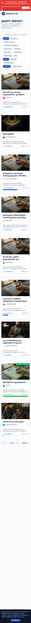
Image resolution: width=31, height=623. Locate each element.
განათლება (8, 49)
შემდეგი (24, 443)
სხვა (15, 55)
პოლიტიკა (14, 38)
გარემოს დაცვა (9, 42)
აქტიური (13, 59)
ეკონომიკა (7, 52)
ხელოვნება (8, 55)
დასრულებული (9, 62)
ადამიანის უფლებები (11, 45)
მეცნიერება (18, 52)
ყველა (6, 38)
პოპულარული (17, 66)
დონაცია (26, 8)
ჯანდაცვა (17, 49)
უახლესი (7, 66)
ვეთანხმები (15, 620)
